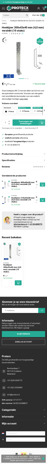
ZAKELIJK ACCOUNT (23, 342)
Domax (5, 33)
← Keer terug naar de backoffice (15, 457)
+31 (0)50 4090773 (14, 380)
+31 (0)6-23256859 (14, 388)
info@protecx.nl (20, 224)
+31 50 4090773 (35, 224)
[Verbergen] (43, 458)
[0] (43, 8)
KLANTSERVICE (23, 334)
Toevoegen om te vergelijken (12, 128)
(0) (22, 33)
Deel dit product (30, 128)
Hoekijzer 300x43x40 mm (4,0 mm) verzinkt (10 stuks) (12, 268)
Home (4, 21)
